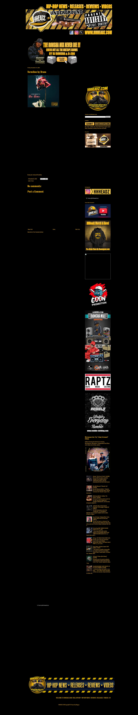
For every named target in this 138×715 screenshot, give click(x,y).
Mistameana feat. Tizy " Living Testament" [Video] (96, 438)
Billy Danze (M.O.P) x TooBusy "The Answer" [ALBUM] (100, 496)
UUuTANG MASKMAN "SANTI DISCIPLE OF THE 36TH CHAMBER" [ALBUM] (101, 566)
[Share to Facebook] (45, 179)
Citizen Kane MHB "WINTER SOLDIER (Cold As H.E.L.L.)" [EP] (100, 528)
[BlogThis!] (42, 179)
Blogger (77, 704)
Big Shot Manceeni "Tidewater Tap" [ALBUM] (100, 486)
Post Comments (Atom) (38, 232)
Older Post (77, 229)
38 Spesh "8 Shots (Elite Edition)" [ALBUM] (100, 557)
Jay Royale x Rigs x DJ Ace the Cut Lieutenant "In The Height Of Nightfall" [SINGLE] (101, 507)
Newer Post (30, 229)
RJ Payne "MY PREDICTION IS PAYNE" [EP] (101, 538)
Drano (32, 181)
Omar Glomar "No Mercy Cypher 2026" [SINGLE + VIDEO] (101, 547)
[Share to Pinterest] (47, 179)
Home (54, 229)
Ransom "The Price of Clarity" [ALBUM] (101, 476)
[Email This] (41, 179)
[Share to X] (44, 179)
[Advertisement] (111, 49)
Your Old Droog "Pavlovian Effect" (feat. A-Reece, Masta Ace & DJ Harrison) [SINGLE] (101, 518)
